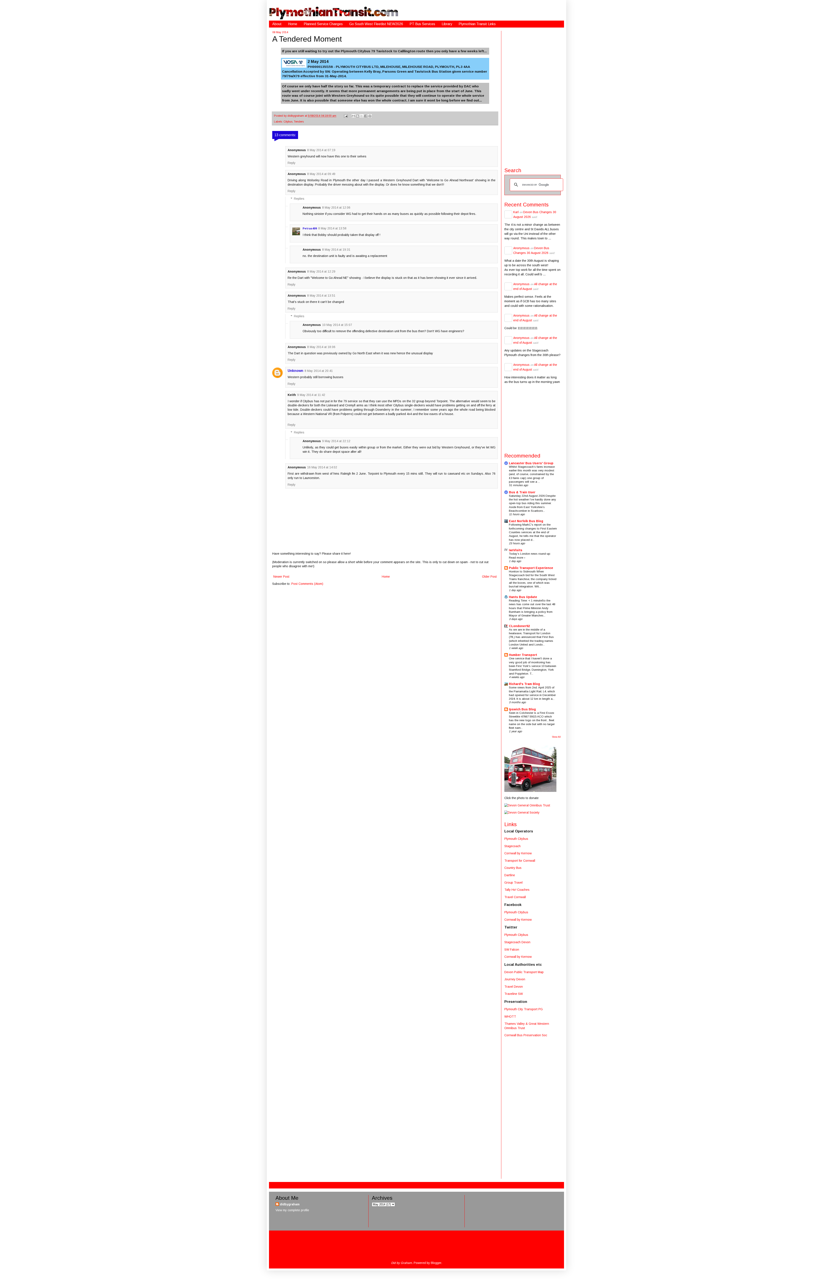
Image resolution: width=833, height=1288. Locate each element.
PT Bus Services (422, 24)
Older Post (489, 576)
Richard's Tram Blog (524, 684)
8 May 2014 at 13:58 (332, 228)
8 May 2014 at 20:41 (319, 371)
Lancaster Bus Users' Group (531, 463)
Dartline (509, 875)
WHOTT (510, 1016)
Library (447, 24)
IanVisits (515, 550)
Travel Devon (513, 986)
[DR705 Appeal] (530, 791)
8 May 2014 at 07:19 (321, 150)
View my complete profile (292, 1210)
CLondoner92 (519, 626)
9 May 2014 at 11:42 (311, 395)
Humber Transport (523, 655)
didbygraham (296, 115)
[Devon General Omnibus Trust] (527, 805)
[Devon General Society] (521, 812)
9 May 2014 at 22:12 (336, 441)
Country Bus (512, 868)
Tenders (299, 121)
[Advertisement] (532, 96)
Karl (516, 212)
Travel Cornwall (515, 897)
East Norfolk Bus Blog (526, 521)
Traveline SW (513, 993)
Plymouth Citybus (516, 838)
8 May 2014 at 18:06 (321, 347)
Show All (556, 737)
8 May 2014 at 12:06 (336, 207)
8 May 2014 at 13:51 (321, 295)
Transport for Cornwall (519, 860)
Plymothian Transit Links (477, 24)
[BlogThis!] (357, 116)
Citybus (288, 121)
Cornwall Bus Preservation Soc (525, 1035)
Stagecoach (512, 846)
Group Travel (513, 882)
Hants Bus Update (523, 597)
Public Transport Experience (531, 568)
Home (292, 24)
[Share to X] (361, 116)
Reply (291, 163)
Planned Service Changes (323, 24)
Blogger (436, 1263)
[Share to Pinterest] (370, 116)
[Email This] (353, 116)
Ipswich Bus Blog (522, 709)
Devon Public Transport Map (524, 972)
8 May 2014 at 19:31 (336, 249)
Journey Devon (514, 979)
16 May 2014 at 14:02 (322, 467)
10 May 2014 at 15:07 (337, 325)
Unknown (295, 371)
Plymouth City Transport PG (523, 1009)
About (277, 24)
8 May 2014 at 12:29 (321, 271)
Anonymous (521, 248)
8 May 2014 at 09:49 (321, 174)
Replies (299, 199)
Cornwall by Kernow (518, 853)
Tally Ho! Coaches (517, 889)
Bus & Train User (522, 492)
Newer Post (281, 576)
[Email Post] (346, 115)
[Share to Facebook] (366, 116)
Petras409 (310, 228)
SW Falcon (511, 949)
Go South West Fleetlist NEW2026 (376, 24)
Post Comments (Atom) (307, 583)
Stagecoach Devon (517, 942)
